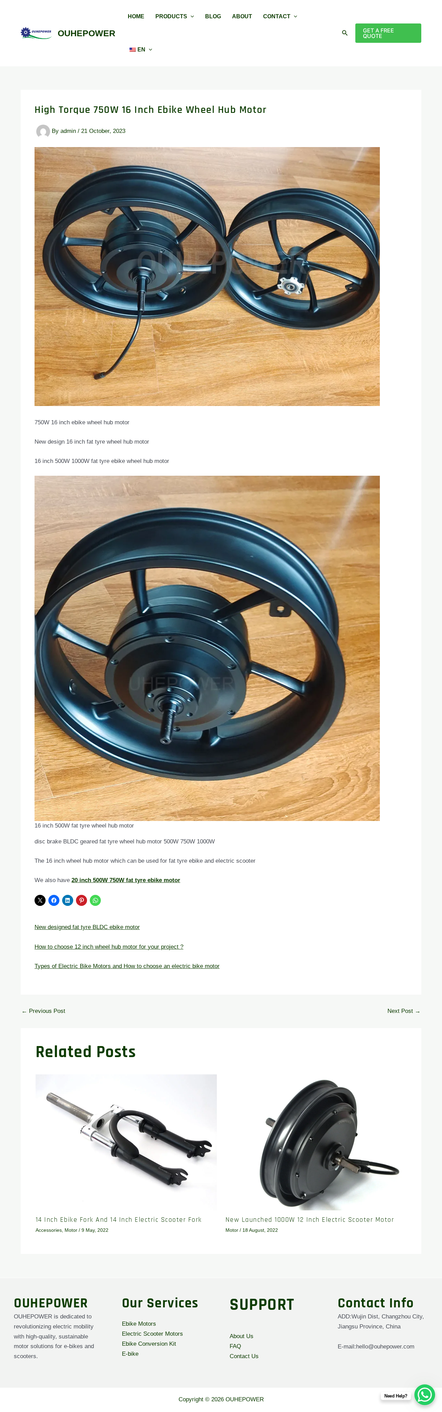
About (242, 16)
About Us (241, 1336)
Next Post (404, 977)
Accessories (49, 1196)
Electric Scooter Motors (152, 1334)
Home (136, 16)
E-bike (130, 1354)
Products (171, 16)
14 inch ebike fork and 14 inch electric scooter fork (119, 1185)
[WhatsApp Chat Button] (424, 1394)
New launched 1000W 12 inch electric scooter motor (309, 1185)
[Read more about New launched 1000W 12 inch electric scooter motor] (316, 1108)
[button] (190, 16)
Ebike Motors (139, 1324)
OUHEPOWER (86, 33)
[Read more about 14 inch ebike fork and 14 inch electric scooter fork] (126, 1108)
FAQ (235, 1346)
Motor (71, 1196)
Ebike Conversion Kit (149, 1344)
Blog (213, 16)
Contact (276, 16)
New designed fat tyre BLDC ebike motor (79, 926)
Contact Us (244, 1356)
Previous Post (43, 977)
